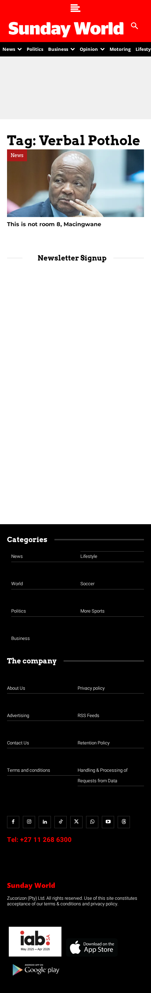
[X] (76, 822)
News (17, 155)
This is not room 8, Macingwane (54, 224)
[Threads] (124, 822)
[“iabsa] (35, 956)
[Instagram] (29, 822)
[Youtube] (108, 822)
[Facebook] (13, 822)
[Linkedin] (45, 822)
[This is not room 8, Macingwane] (75, 183)
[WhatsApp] (92, 822)
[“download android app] (35, 978)
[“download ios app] (91, 956)
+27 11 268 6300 (46, 840)
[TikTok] (60, 822)
